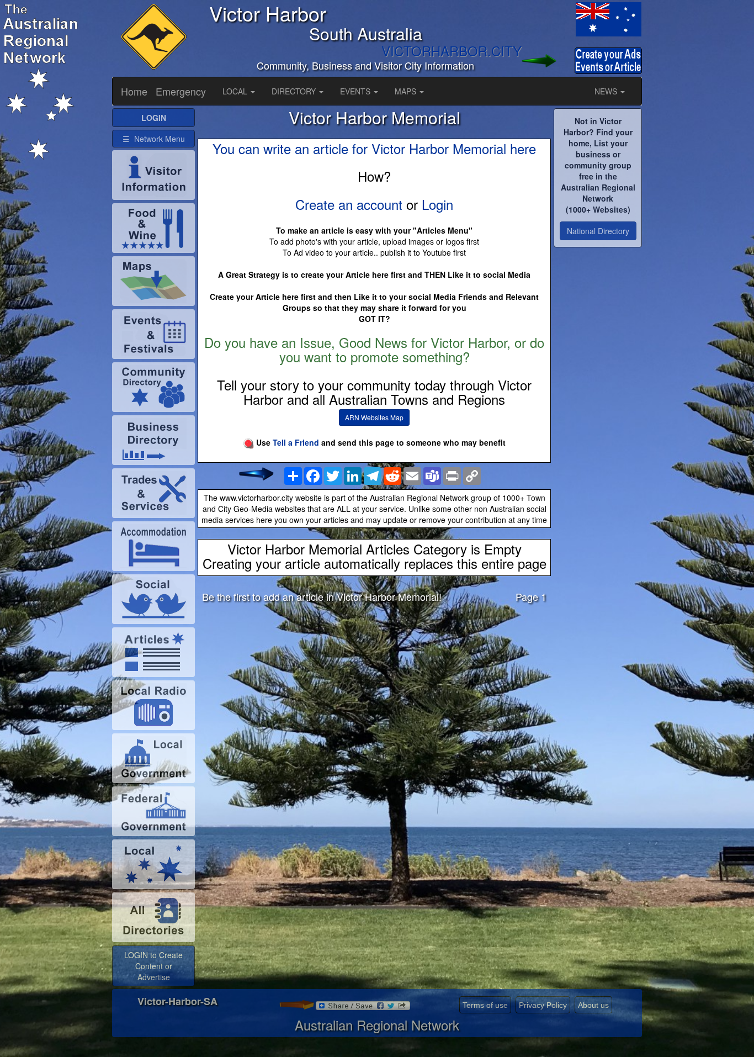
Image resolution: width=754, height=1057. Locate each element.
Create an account (348, 204)
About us (593, 1005)
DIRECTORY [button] (295, 91)
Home (134, 91)
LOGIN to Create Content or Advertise (153, 965)
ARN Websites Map (374, 417)
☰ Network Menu (154, 138)
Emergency (181, 91)
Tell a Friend (296, 442)
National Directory (598, 230)
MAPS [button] (406, 91)
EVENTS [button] (356, 91)
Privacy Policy (543, 1005)
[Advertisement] (374, 698)
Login (437, 204)
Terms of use (485, 1005)
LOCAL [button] (235, 91)
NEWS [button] (606, 91)
